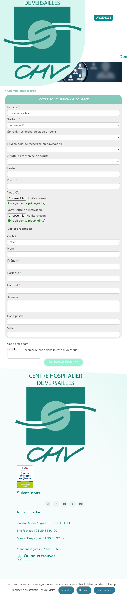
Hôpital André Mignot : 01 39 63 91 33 (43, 523)
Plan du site (51, 549)
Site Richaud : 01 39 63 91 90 (37, 531)
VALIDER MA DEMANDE (63, 362)
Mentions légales (28, 549)
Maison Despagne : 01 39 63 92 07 (40, 538)
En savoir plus (104, 590)
